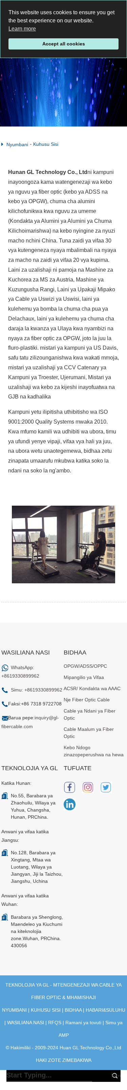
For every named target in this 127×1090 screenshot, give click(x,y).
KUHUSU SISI (46, 1010)
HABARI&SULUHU (105, 1010)
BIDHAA (73, 1010)
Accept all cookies (63, 43)
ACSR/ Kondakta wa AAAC (92, 688)
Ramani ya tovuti (83, 1022)
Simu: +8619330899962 (36, 690)
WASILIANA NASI (25, 1022)
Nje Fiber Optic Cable (87, 699)
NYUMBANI (14, 1010)
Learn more (22, 29)
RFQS (54, 1022)
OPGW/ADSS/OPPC (85, 666)
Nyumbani (17, 144)
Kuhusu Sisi (45, 144)
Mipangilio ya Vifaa (84, 677)
